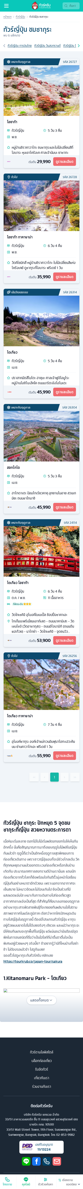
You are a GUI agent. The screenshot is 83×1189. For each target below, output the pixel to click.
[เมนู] (6, 6)
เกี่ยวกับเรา (41, 1077)
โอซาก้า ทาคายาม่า (20, 237)
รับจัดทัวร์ (41, 1069)
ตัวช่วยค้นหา (45, 1184)
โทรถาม (7, 1184)
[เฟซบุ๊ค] (36, 1161)
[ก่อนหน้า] (4, 45)
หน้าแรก (7, 16)
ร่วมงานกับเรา (41, 1086)
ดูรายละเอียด (64, 161)
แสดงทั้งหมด (39, 1000)
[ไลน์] (26, 1161)
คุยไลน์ (26, 1184)
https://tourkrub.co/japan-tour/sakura (32, 961)
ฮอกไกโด (13, 467)
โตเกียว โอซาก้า (18, 582)
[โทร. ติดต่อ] (46, 1161)
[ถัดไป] (78, 45)
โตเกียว (12, 352)
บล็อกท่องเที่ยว (41, 1060)
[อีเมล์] (57, 1161)
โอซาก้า (12, 121)
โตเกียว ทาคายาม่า (20, 716)
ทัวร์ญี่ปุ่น (20, 16)
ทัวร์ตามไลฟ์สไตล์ (41, 1052)
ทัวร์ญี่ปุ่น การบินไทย (20, 46)
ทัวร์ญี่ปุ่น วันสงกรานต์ (47, 46)
